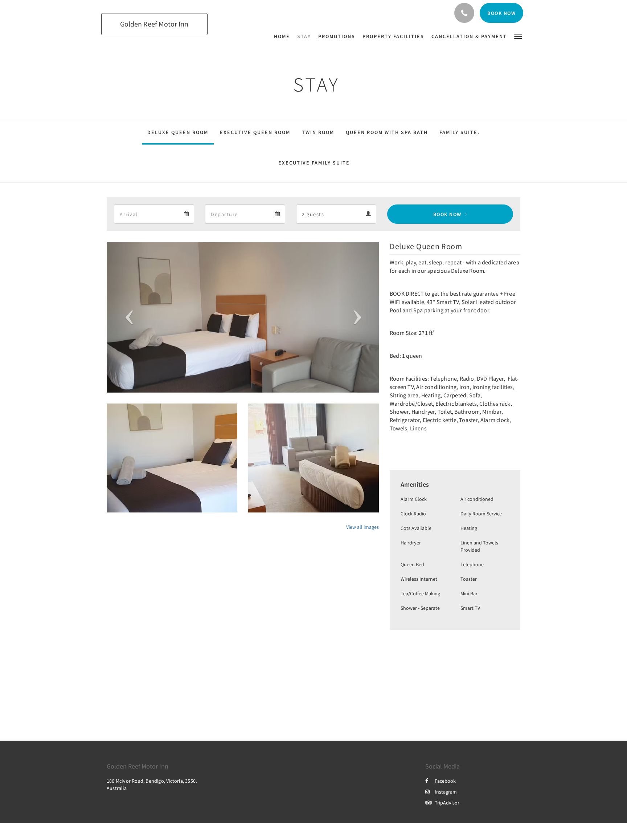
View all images (362, 527)
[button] (518, 36)
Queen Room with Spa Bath (387, 132)
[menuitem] (284, 36)
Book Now (447, 214)
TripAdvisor (447, 802)
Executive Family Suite (314, 162)
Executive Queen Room (255, 132)
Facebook (445, 781)
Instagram (446, 791)
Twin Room (318, 132)
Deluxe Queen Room (177, 132)
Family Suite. (459, 132)
